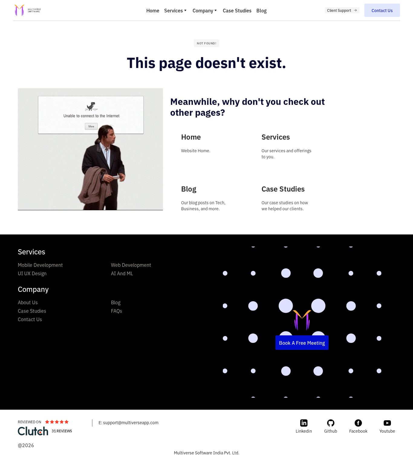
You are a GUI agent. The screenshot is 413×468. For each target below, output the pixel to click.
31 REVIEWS (62, 430)
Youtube (387, 431)
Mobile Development (40, 264)
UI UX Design (32, 273)
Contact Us (30, 319)
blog (261, 10)
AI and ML (122, 273)
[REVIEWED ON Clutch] (33, 431)
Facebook (358, 431)
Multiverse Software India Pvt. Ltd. (206, 452)
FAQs (116, 310)
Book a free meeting (302, 342)
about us (28, 302)
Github (330, 431)
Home (152, 10)
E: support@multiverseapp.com (128, 422)
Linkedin (304, 431)
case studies (237, 10)
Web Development (131, 264)
